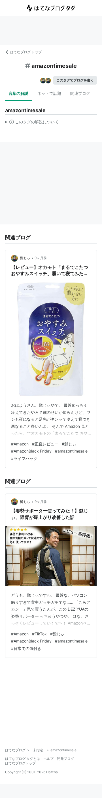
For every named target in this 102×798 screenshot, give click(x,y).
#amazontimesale (71, 451)
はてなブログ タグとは (22, 758)
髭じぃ (25, 258)
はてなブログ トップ (26, 52)
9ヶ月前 (41, 258)
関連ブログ (80, 93)
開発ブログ (65, 758)
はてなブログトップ (20, 763)
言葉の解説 (18, 93)
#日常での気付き (26, 648)
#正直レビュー (45, 443)
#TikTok (39, 633)
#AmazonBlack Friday (31, 451)
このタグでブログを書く (75, 80)
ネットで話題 (49, 93)
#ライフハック (24, 458)
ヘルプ (48, 758)
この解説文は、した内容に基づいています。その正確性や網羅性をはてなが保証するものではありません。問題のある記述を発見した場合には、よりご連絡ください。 (32, 123)
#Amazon (20, 443)
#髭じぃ (69, 443)
